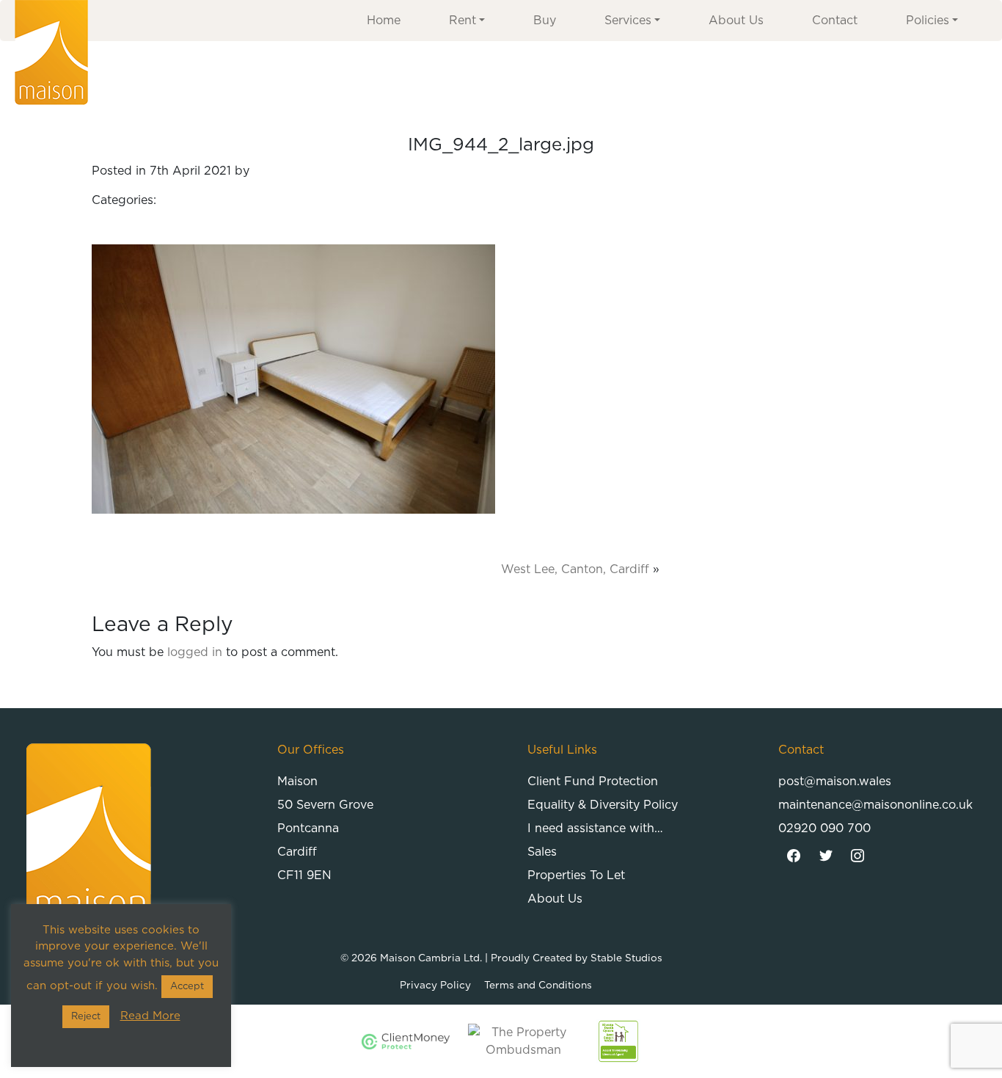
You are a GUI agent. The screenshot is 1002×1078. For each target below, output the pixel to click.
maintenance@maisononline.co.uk (875, 805)
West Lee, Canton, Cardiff (575, 569)
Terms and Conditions (538, 985)
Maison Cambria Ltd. (431, 958)
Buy (544, 20)
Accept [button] (187, 986)
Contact (834, 20)
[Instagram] (858, 856)
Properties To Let (576, 875)
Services (627, 20)
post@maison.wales (834, 781)
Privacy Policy (435, 985)
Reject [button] (85, 1016)
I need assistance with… (595, 828)
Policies (927, 20)
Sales (542, 852)
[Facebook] (794, 856)
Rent (462, 20)
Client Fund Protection (592, 781)
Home (384, 20)
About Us (736, 20)
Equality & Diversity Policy (602, 805)
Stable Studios (626, 958)
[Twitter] (826, 856)
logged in (194, 652)
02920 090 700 (824, 828)
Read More (150, 1015)
